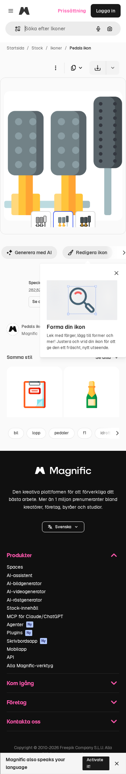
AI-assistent (19, 575)
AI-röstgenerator (24, 600)
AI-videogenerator (26, 591)
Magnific (30, 333)
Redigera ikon (91, 252)
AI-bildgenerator (24, 583)
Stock (37, 48)
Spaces (15, 567)
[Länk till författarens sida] (13, 330)
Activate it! (95, 763)
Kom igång (20, 682)
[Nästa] (117, 433)
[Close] (116, 764)
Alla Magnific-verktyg (30, 666)
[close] (116, 273)
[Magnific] (63, 472)
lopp (36, 433)
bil (16, 433)
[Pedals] (41, 221)
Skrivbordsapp (26, 641)
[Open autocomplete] (15, 28)
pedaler (61, 433)
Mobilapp (17, 649)
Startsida (15, 48)
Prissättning (72, 11)
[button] (63, 526)
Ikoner (56, 48)
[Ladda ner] (97, 68)
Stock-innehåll (22, 608)
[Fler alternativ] (55, 67)
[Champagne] (91, 394)
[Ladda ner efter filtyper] (77, 68)
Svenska (63, 527)
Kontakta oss (23, 721)
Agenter (19, 624)
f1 (84, 433)
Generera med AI (33, 252)
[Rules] (34, 394)
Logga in (105, 11)
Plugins (19, 633)
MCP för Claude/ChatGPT (35, 616)
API (10, 657)
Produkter (19, 555)
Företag (17, 702)
